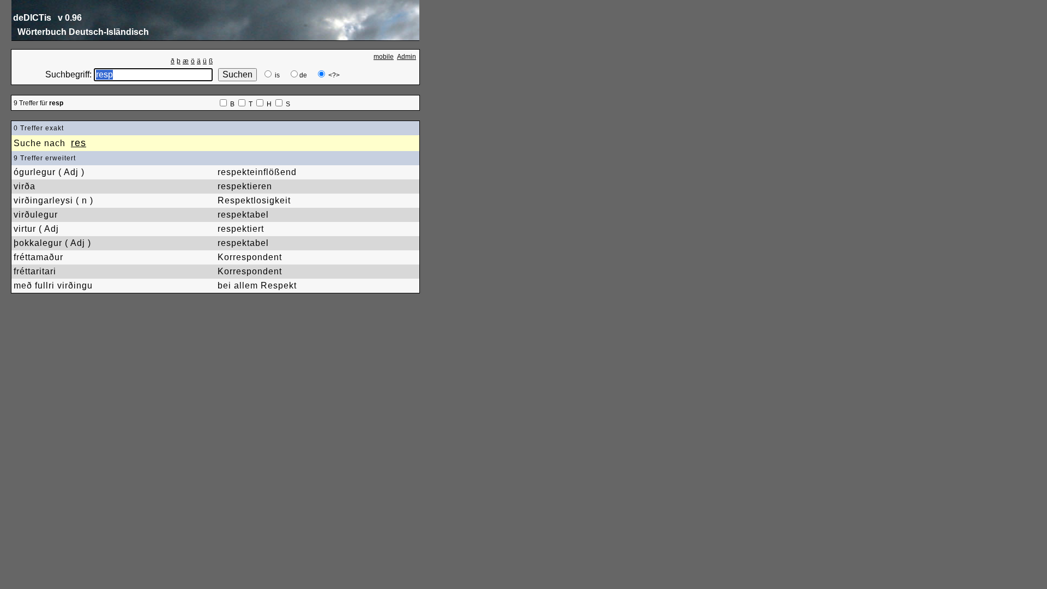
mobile (384, 57)
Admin (406, 57)
